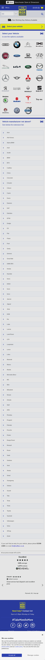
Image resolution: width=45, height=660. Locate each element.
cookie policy (19, 646)
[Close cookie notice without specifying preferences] (42, 635)
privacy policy (6, 646)
